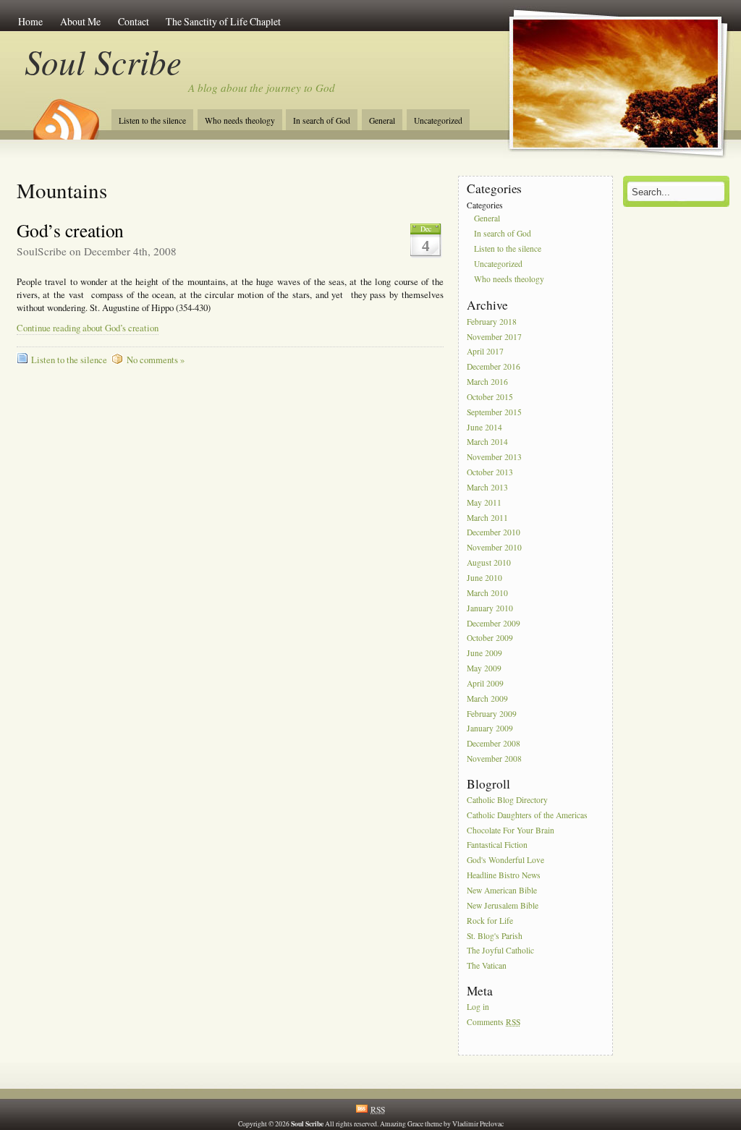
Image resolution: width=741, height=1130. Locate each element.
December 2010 (493, 532)
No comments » (156, 360)
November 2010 (494, 548)
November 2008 (494, 758)
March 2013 (487, 487)
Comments (493, 1021)
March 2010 (487, 592)
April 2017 (485, 352)
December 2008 (493, 744)
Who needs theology (240, 120)
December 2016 (493, 367)
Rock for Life (490, 920)
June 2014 (484, 427)
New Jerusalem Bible (502, 905)
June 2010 (484, 577)
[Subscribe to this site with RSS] (65, 114)
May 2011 (484, 502)
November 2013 (494, 457)
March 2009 (487, 698)
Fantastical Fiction (497, 845)
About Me (80, 21)
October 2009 (490, 638)
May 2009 (484, 668)
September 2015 (494, 412)
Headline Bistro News (504, 875)
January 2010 (490, 608)
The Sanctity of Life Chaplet (223, 21)
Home (30, 21)
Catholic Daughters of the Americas (527, 815)
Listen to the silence (152, 120)
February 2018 (492, 321)
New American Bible (502, 890)
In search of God (321, 120)
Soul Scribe (103, 61)
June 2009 (484, 653)
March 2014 (487, 442)
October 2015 (490, 396)
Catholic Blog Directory (507, 799)
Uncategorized (438, 120)
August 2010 (489, 562)
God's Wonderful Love (505, 860)
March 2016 (487, 381)
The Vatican (487, 966)
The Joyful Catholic (500, 951)
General (382, 120)
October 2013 (490, 472)
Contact (133, 21)
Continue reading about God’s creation (87, 328)
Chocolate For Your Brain (510, 830)
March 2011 (487, 517)
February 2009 (492, 713)
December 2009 (493, 623)
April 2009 (485, 683)
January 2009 (490, 728)
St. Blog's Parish (494, 935)
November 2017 (494, 336)
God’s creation (70, 230)
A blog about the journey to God (261, 87)
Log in (478, 1006)
